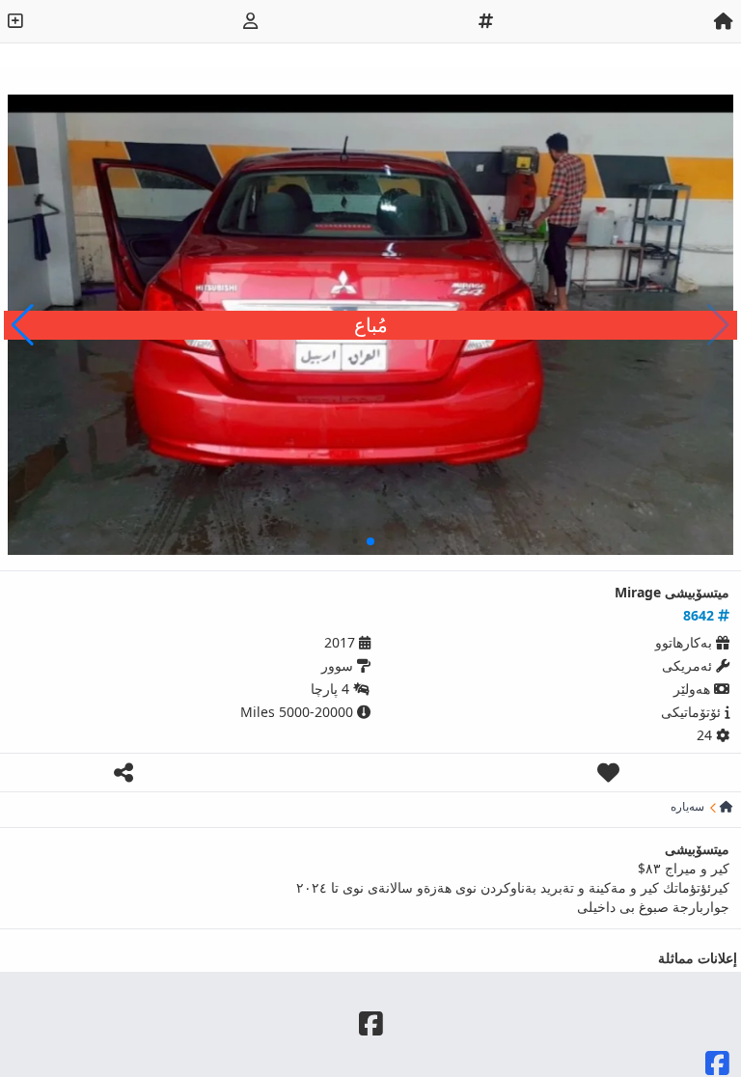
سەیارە (687, 807)
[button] (23, 325)
